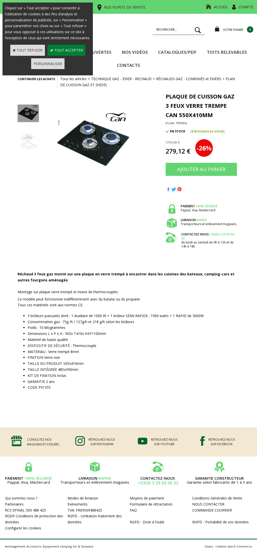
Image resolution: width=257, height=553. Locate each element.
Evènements (78, 504)
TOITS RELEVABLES (227, 52)
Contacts (128, 65)
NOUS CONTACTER (208, 504)
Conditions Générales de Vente (217, 498)
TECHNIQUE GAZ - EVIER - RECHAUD (121, 78)
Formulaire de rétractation (151, 504)
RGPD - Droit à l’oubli (147, 522)
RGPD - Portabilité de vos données (220, 522)
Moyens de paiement (147, 498)
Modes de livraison (83, 498)
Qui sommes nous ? (21, 498)
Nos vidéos (135, 52)
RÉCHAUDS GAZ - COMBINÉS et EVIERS (188, 78)
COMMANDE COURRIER (212, 510)
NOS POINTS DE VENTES (124, 7)
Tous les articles (73, 78)
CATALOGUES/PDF (177, 52)
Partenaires (14, 504)
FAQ (133, 510)
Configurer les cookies (23, 528)
